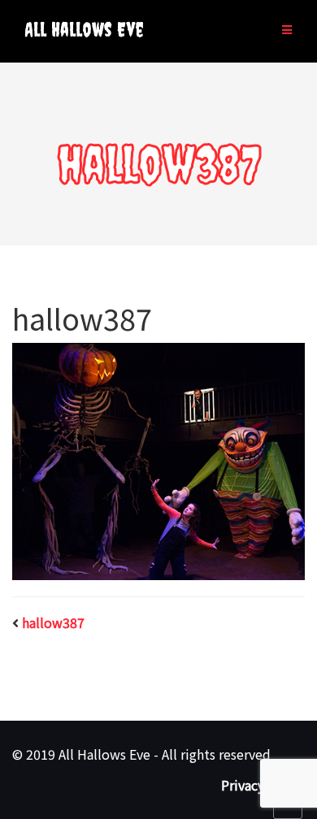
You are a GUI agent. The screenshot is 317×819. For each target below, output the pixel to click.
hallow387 (53, 622)
